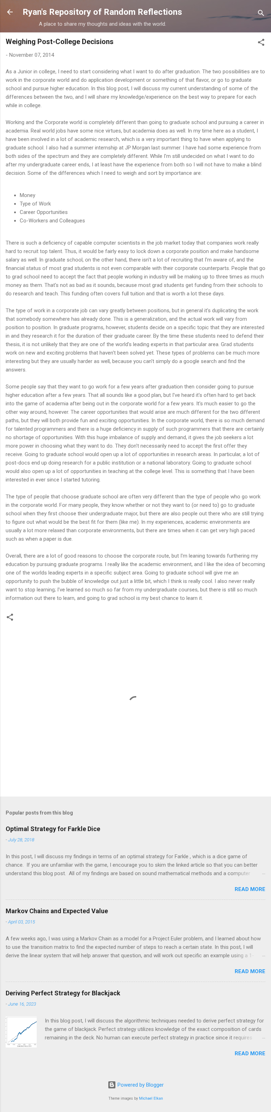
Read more (250, 889)
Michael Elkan (151, 1098)
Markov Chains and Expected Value (57, 911)
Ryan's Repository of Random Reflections (102, 12)
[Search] (261, 14)
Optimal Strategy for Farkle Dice (53, 829)
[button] (261, 43)
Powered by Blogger (140, 1085)
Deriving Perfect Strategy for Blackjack (63, 993)
